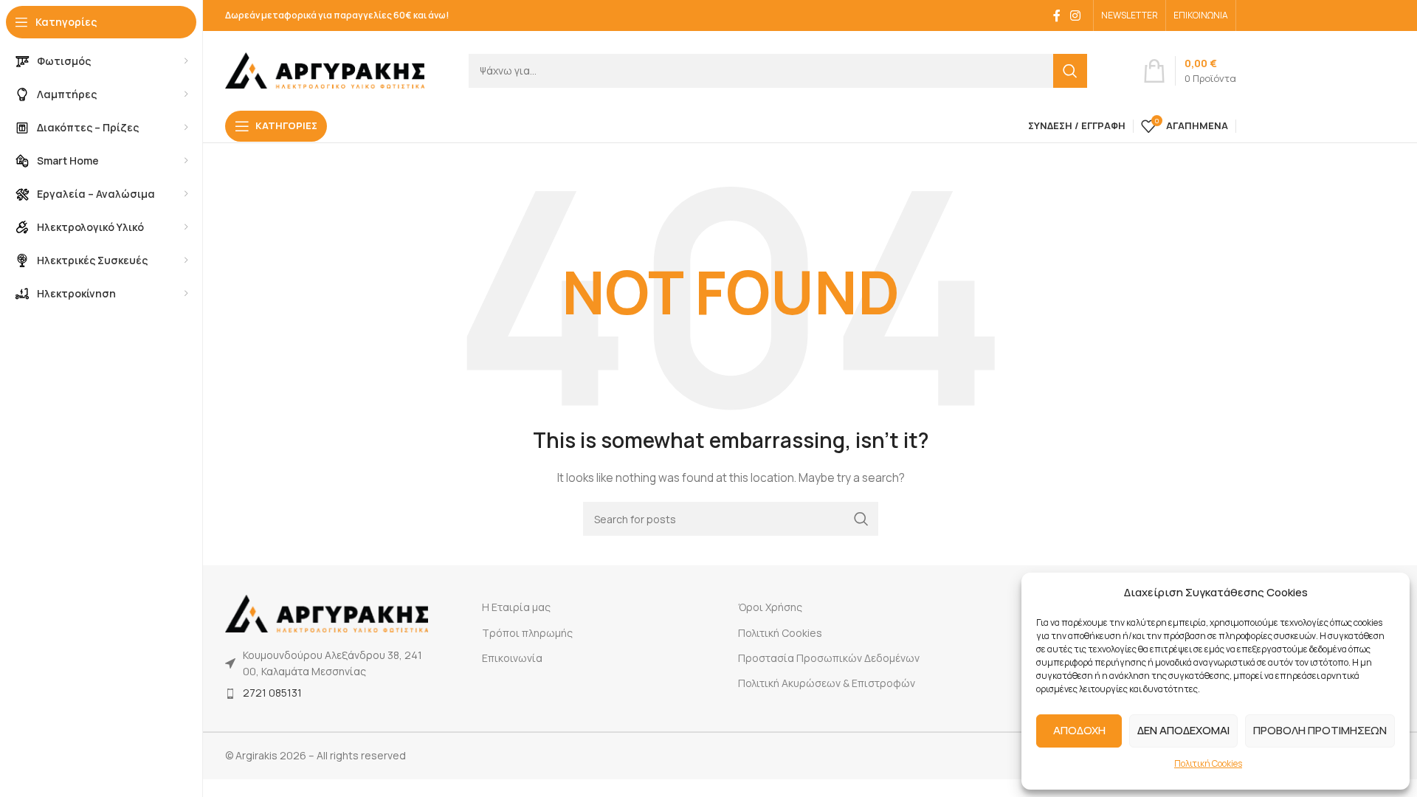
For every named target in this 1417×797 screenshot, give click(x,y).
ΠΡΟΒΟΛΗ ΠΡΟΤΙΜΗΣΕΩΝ (1320, 730)
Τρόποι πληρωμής (527, 633)
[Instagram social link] (1076, 15)
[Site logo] (324, 69)
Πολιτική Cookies (1208, 763)
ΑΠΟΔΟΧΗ (1079, 730)
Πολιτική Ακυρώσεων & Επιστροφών (826, 683)
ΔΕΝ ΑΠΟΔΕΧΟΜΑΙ (1183, 730)
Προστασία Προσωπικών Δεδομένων (829, 658)
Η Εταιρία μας (516, 607)
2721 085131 (272, 693)
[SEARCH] (1070, 71)
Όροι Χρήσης (770, 607)
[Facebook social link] (1057, 15)
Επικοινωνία (512, 658)
